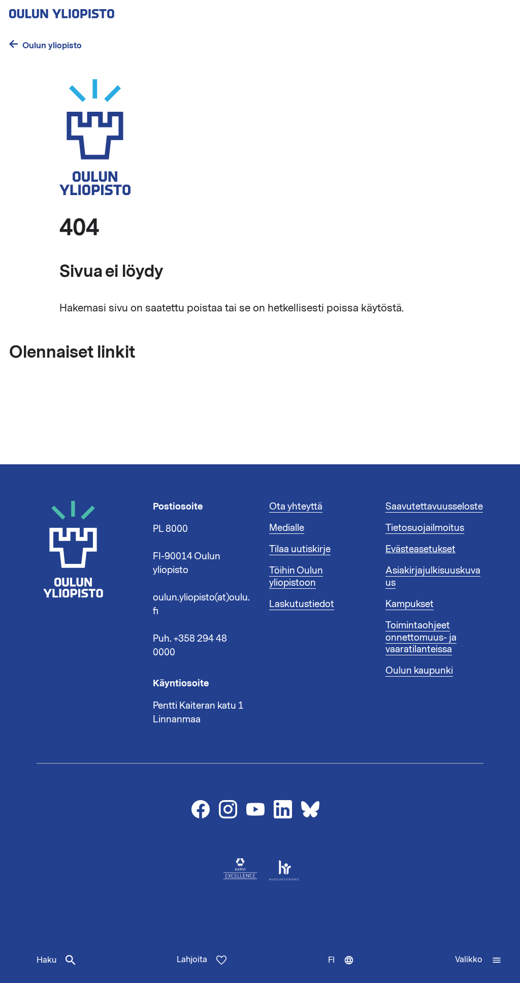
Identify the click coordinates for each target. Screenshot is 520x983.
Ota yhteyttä (295, 506)
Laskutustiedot (301, 604)
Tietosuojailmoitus (424, 527)
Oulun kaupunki (419, 670)
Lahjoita (192, 959)
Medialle (286, 527)
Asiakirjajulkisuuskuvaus (432, 576)
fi (345, 969)
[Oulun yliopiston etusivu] (94, 10)
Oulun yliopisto (52, 45)
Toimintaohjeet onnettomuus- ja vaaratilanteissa (421, 637)
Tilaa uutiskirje (300, 549)
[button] (478, 960)
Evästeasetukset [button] (420, 549)
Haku (46, 960)
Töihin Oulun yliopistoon (296, 576)
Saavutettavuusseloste (434, 506)
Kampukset (409, 604)
